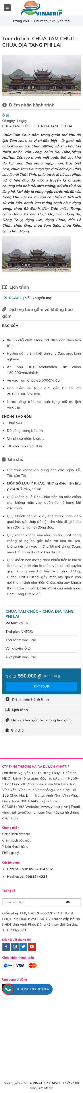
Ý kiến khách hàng (15, 847)
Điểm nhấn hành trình (30, 699)
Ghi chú (17, 730)
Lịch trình (20, 709)
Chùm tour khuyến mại (52, 21)
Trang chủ (20, 21)
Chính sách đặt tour (16, 834)
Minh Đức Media (41, 1088)
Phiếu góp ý (10, 853)
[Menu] (7, 8)
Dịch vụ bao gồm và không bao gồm (41, 720)
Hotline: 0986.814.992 (32, 989)
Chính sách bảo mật (16, 840)
